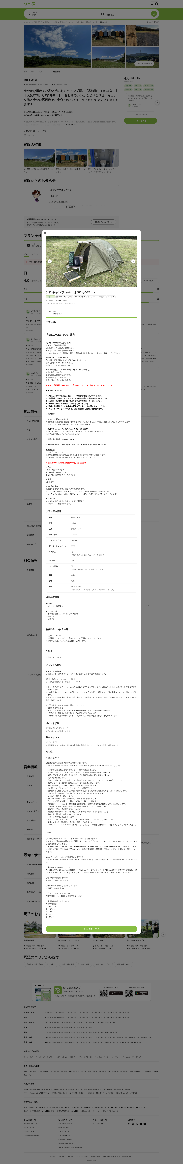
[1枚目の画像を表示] (85, 283)
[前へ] (50, 261)
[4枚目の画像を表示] (97, 283)
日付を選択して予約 (91, 929)
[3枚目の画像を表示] (93, 283)
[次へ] (133, 261)
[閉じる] (45, 233)
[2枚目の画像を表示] (89, 283)
